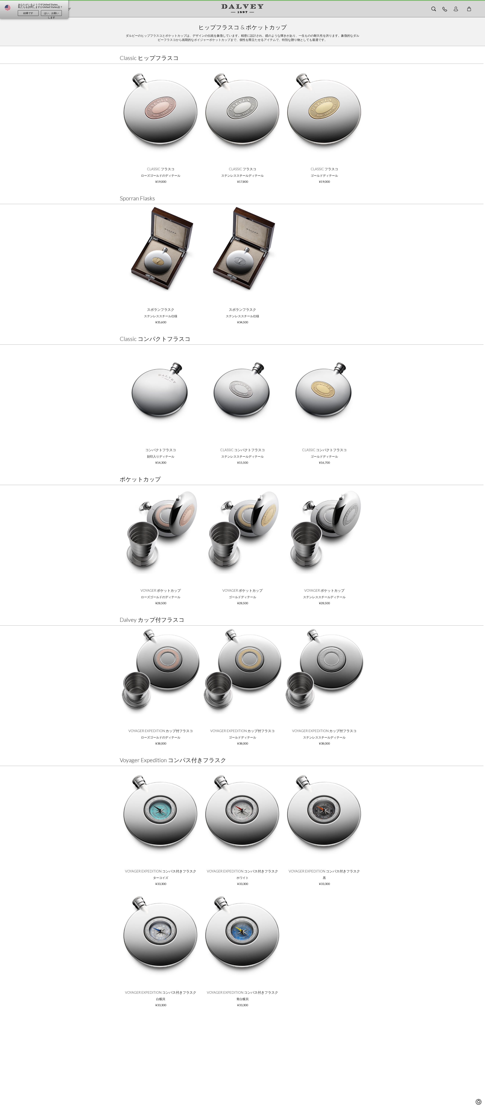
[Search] (433, 8)
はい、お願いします (51, 14)
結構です (28, 13)
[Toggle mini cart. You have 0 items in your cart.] (469, 8)
